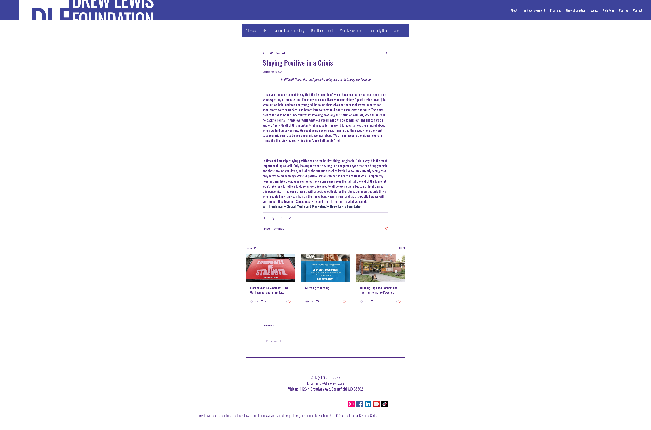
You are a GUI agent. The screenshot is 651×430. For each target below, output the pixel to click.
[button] (624, 10)
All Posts (251, 30)
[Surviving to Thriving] (325, 268)
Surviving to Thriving (317, 288)
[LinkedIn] (368, 404)
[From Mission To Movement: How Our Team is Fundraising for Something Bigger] (270, 268)
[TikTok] (384, 404)
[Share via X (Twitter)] (272, 218)
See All (402, 247)
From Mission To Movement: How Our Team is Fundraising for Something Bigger (269, 290)
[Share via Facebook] (264, 218)
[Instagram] (351, 404)
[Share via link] (289, 218)
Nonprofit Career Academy (289, 30)
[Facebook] (359, 404)
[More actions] (386, 53)
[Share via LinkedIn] (281, 218)
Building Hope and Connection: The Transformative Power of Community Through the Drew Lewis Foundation (378, 290)
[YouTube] (376, 404)
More (396, 30)
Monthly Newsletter (351, 30)
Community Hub (378, 30)
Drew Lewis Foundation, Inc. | (214, 415)
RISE (265, 30)
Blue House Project (322, 30)
